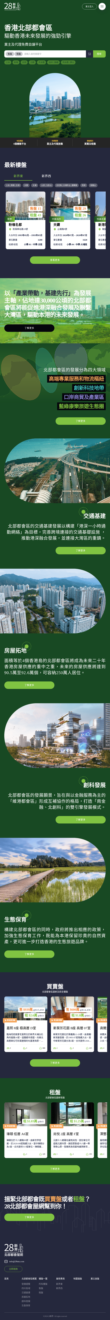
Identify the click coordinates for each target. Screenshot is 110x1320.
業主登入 (90, 6)
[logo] (12, 6)
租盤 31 (80, 215)
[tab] (10, 54)
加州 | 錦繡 (53, 62)
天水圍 (42, 62)
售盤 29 (35, 208)
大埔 (34, 185)
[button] (89, 54)
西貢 (84, 185)
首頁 (6, 1279)
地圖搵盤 (77, 1279)
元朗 (32, 62)
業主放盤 (95, 1279)
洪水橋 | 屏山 (68, 62)
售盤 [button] (10, 54)
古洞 (24, 62)
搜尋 (99, 54)
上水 (8, 62)
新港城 (69, 220)
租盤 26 (35, 215)
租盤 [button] (18, 54)
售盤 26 (80, 208)
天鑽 (24, 220)
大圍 (26, 185)
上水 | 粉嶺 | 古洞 (12, 185)
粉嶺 (16, 62)
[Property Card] (25, 1024)
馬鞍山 (93, 185)
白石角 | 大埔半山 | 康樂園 (66, 185)
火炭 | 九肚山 (46, 185)
